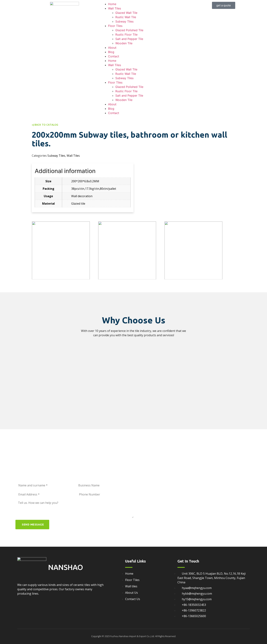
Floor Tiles (115, 26)
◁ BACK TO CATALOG (45, 124)
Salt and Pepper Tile (129, 39)
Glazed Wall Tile (126, 13)
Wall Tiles (114, 8)
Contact (113, 56)
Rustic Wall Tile (125, 17)
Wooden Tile (123, 43)
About (112, 47)
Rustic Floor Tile (126, 34)
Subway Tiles (124, 21)
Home (112, 4)
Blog (111, 52)
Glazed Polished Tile (129, 30)
